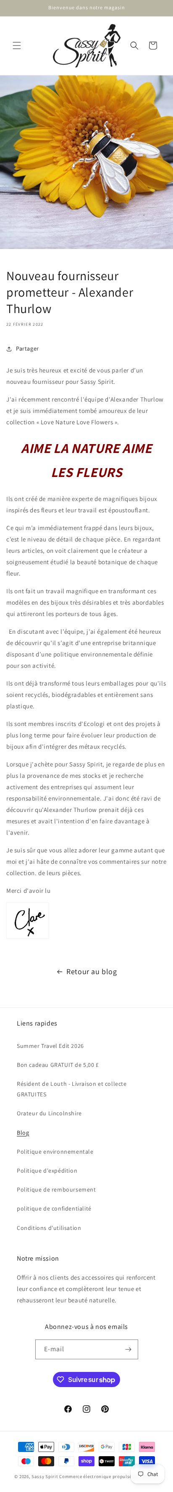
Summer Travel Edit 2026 (50, 1046)
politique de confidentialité (54, 1208)
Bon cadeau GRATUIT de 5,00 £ (58, 1065)
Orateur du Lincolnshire (49, 1113)
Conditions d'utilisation (49, 1228)
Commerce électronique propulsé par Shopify (108, 1476)
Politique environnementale (55, 1151)
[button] (17, 45)
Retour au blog (91, 971)
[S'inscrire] (128, 1349)
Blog (23, 1132)
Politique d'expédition (47, 1170)
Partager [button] (27, 348)
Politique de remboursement (56, 1189)
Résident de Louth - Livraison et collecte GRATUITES (72, 1089)
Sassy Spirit (44, 1476)
